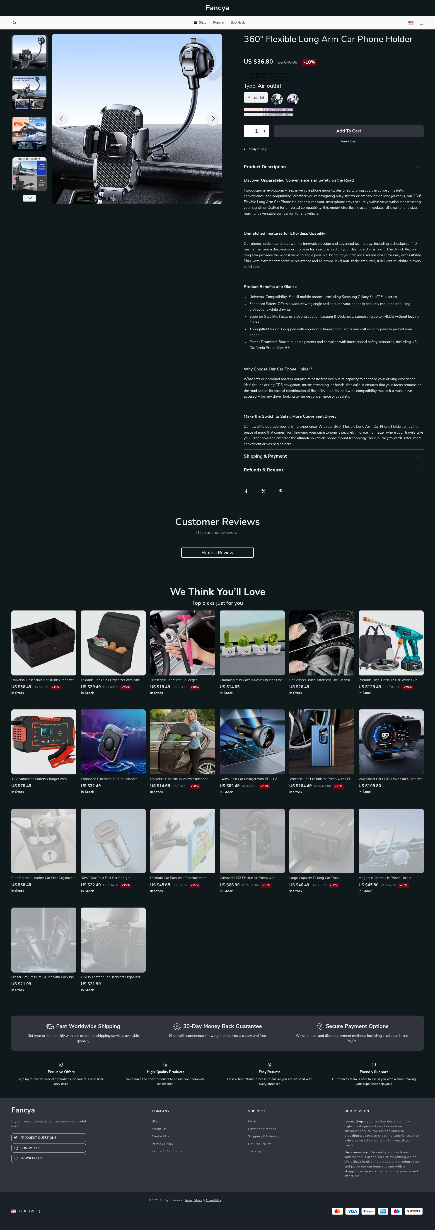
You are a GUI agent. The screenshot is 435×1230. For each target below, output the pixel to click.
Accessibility (213, 1200)
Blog (155, 1121)
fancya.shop (353, 1121)
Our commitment (357, 1152)
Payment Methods (262, 1129)
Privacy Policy (163, 1144)
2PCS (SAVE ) (256, 109)
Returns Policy (259, 1144)
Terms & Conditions (167, 1151)
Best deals (238, 22)
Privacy (197, 1200)
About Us (159, 1129)
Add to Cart (348, 131)
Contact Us (160, 1136)
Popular (218, 22)
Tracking (254, 1151)
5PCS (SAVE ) (256, 114)
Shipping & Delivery (263, 1136)
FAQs (252, 1121)
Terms (188, 1200)
